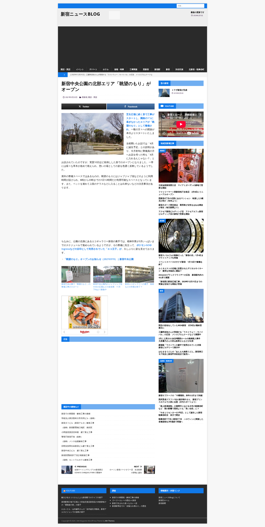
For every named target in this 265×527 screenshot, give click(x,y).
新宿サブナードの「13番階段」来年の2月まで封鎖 (180, 395)
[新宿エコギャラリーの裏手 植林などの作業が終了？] (139, 274)
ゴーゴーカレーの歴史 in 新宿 (124, 500)
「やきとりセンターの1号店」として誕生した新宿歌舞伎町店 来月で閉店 (180, 413)
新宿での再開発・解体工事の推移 (75, 413)
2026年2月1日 (198, 15)
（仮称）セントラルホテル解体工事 (76, 459)
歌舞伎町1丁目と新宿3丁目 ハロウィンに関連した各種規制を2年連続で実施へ (181, 420)
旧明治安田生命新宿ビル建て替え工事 (77, 446)
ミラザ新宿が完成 (179, 90)
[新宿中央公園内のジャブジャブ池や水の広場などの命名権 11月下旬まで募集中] (107, 274)
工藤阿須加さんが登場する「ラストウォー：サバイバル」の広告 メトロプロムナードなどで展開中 (181, 333)
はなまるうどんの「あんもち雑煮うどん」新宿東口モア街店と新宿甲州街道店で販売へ (181, 352)
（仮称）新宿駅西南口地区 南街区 (76, 427)
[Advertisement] (132, 45)
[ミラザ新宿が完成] (164, 93)
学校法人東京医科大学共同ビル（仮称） (78, 418)
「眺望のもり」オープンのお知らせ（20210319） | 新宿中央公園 (99, 259)
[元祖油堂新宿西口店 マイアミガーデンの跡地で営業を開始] (181, 166)
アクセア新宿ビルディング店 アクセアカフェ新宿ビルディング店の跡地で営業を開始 (181, 212)
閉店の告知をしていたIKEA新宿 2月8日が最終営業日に (180, 326)
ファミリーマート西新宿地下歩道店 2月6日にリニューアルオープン (181, 193)
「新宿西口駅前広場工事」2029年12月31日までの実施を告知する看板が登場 (180, 282)
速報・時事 (119, 69)
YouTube (70, 490)
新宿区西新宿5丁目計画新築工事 (75, 455)
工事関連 (133, 69)
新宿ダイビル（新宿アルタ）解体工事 (77, 423)
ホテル (106, 69)
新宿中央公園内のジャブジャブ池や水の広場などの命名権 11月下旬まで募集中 (107, 287)
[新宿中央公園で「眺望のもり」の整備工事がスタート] (75, 274)
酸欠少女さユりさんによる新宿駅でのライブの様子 (82, 497)
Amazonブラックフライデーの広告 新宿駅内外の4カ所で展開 (181, 276)
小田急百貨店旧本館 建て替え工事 (76, 432)
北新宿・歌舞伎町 (196, 69)
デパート (93, 69)
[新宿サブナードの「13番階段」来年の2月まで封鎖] (181, 376)
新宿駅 (157, 69)
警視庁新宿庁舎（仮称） (72, 436)
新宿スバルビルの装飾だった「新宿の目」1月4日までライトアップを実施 (181, 256)
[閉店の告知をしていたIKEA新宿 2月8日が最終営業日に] (181, 306)
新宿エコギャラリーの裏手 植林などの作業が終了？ (139, 285)
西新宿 (146, 69)
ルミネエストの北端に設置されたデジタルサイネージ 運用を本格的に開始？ (181, 269)
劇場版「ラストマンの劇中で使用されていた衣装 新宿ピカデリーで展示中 (181, 346)
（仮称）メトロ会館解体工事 (74, 441)
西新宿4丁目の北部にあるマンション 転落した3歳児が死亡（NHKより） (181, 199)
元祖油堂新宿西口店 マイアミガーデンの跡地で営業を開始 (181, 186)
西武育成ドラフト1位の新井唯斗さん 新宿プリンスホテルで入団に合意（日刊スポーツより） (180, 400)
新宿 (168, 69)
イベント (80, 69)
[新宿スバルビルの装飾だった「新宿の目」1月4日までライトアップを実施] (181, 236)
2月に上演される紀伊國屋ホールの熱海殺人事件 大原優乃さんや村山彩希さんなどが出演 (180, 339)
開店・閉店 (65, 69)
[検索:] (190, 5)
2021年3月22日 (71, 97)
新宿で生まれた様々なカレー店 (124, 503)
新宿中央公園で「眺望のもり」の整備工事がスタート (75, 285)
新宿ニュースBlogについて (169, 497)
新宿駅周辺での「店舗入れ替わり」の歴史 (129, 506)
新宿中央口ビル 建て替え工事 (74, 450)
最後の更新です (197, 12)
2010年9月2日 (178, 93)
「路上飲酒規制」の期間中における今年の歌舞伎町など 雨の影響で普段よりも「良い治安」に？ (181, 407)
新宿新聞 (162, 503)
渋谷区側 (179, 69)
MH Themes (109, 521)
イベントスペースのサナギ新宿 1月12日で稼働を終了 (180, 263)
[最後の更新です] (114, 15)
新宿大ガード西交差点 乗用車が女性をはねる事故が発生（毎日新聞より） (181, 206)
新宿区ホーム (164, 500)
